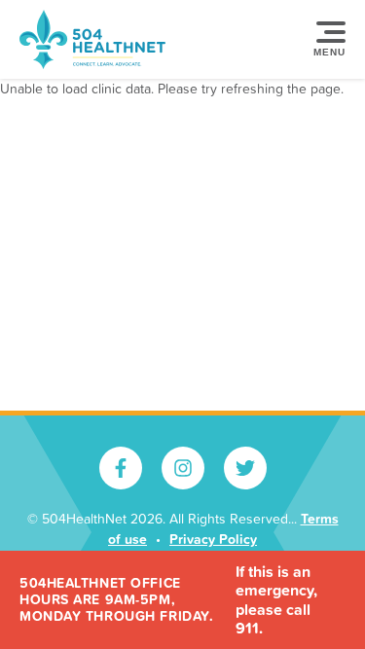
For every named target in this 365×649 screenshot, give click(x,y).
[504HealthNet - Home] (92, 39)
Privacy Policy (213, 539)
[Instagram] (183, 468)
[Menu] (326, 39)
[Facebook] (120, 468)
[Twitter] (245, 468)
